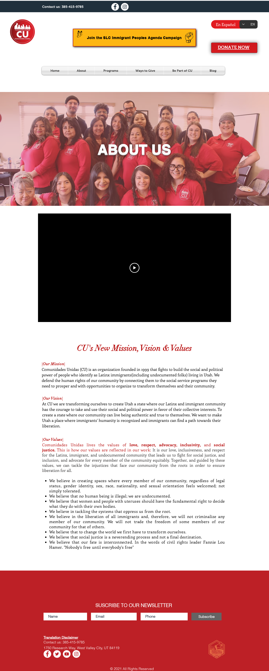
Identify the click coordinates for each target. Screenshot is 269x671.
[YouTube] (66, 654)
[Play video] (134, 268)
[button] (81, 70)
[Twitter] (57, 654)
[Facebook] (115, 7)
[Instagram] (125, 7)
